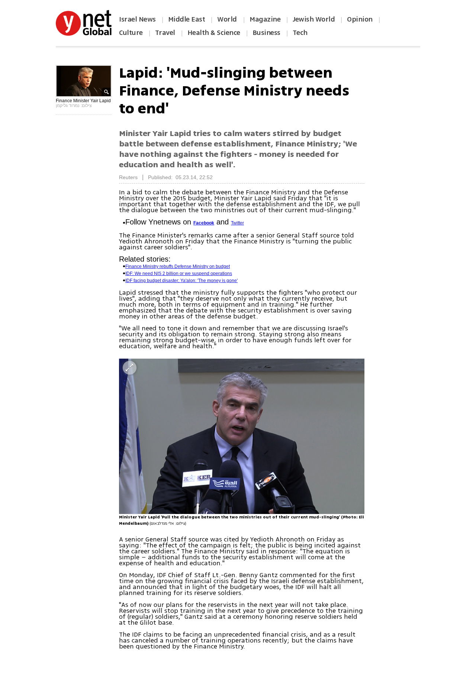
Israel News (137, 19)
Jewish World (314, 19)
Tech (300, 33)
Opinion (360, 19)
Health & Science (213, 33)
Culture (131, 33)
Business (266, 33)
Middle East (186, 19)
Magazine (265, 19)
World (227, 19)
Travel (165, 33)
